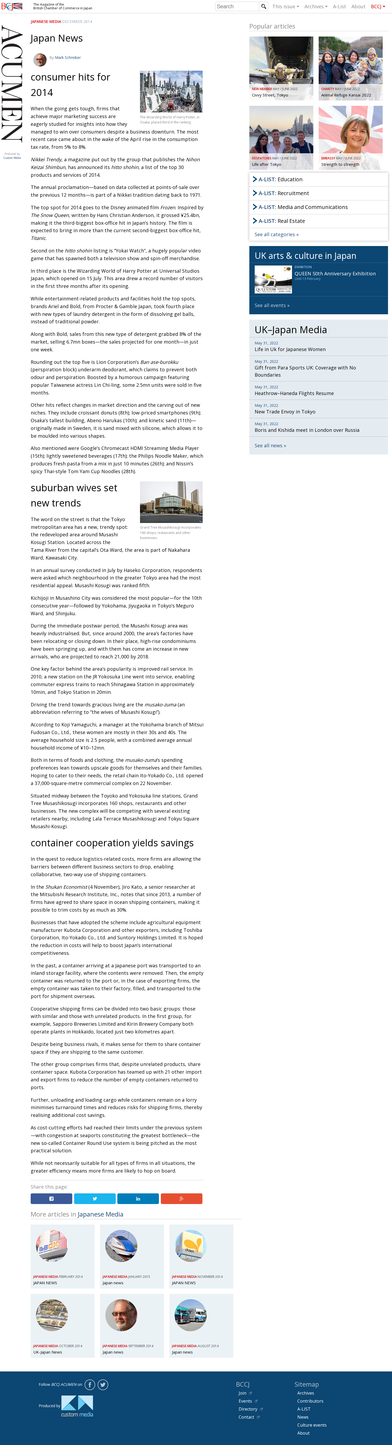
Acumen (12, 148)
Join (242, 1393)
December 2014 (77, 21)
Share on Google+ (181, 1198)
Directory (248, 1409)
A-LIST (304, 1409)
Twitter (103, 1384)
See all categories (275, 234)
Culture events (312, 1425)
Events (245, 1401)
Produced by (12, 156)
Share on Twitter (95, 1198)
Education (281, 179)
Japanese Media (46, 21)
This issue (283, 6)
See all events (270, 305)
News (303, 1417)
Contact (246, 1417)
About (358, 6)
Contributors (310, 1401)
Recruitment (284, 193)
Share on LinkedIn (138, 1198)
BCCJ (376, 6)
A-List (339, 6)
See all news (268, 445)
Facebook (90, 1384)
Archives (314, 6)
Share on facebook (51, 1198)
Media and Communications (303, 207)
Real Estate (282, 220)
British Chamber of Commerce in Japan (12, 7)
